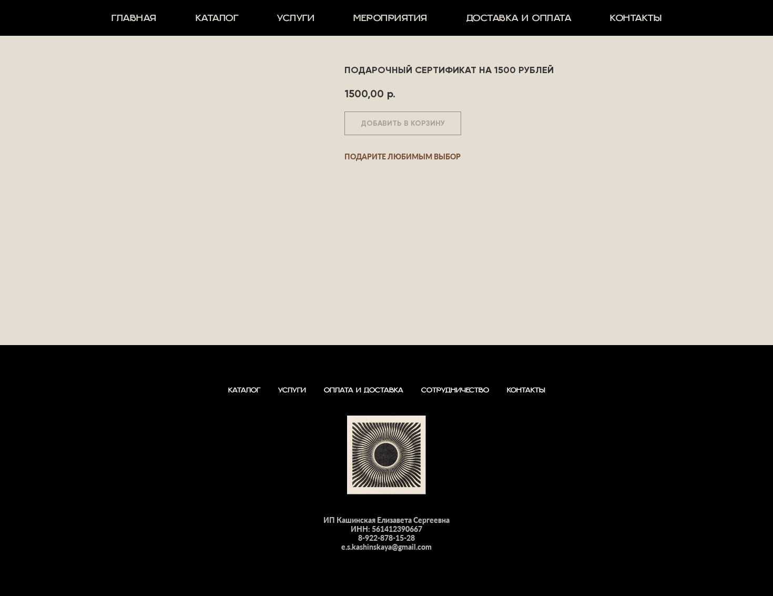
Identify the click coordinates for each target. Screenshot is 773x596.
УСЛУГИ (295, 22)
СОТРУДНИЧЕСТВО (455, 393)
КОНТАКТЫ (526, 393)
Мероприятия (390, 22)
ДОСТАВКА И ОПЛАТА (519, 22)
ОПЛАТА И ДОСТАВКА (363, 393)
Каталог (217, 22)
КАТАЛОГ (244, 393)
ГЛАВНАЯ (134, 22)
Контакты (636, 22)
